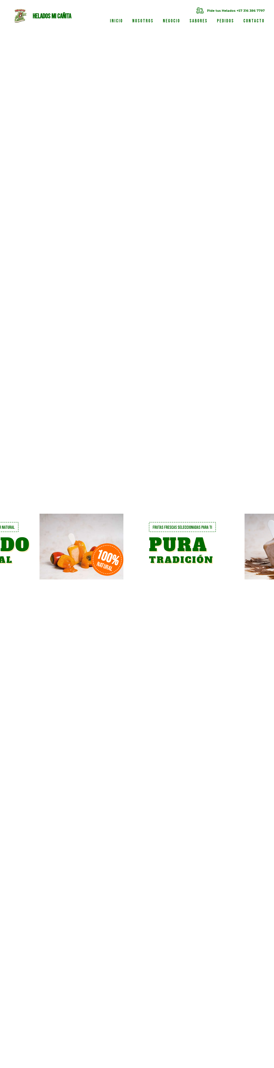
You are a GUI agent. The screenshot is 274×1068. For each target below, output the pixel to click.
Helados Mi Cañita (45, 16)
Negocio (171, 21)
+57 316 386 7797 (251, 10)
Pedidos (225, 21)
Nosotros (143, 21)
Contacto (254, 21)
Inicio (116, 21)
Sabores (199, 21)
